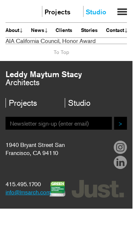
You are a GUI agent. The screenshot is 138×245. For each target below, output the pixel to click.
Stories (89, 30)
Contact (115, 30)
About (12, 30)
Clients (64, 30)
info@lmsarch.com (28, 192)
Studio (96, 12)
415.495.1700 (23, 184)
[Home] (19, 10)
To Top (61, 52)
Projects (53, 11)
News (37, 30)
